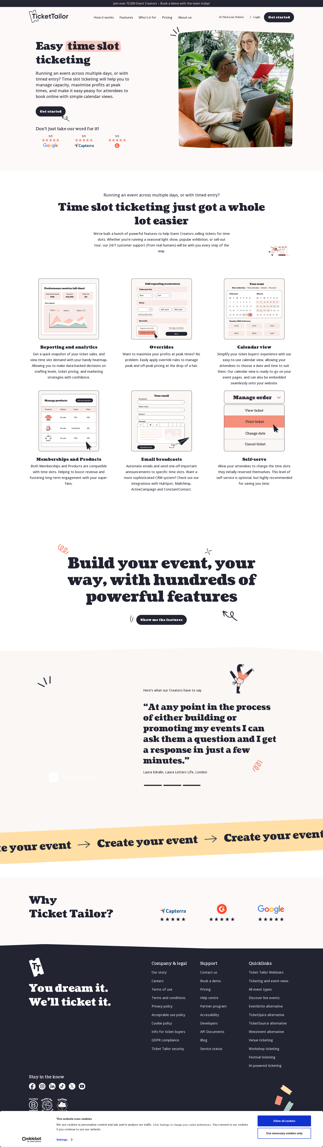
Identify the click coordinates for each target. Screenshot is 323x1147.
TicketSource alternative (268, 1023)
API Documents (212, 1031)
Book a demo (210, 981)
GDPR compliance (165, 1040)
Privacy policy (162, 1006)
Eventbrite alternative (266, 1006)
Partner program (213, 1006)
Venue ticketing (261, 1040)
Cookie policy (162, 1023)
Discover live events (264, 997)
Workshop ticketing (264, 1048)
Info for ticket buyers (168, 1031)
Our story (159, 972)
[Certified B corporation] (33, 1105)
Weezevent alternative (266, 1031)
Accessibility (209, 1015)
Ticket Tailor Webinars (266, 972)
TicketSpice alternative (266, 1015)
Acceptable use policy (168, 1015)
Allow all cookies (284, 1120)
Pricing (167, 17)
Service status (211, 1048)
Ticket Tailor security (168, 1048)
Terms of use (162, 989)
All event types (260, 989)
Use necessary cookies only (284, 1133)
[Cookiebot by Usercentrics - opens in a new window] (31, 1140)
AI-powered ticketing (265, 1065)
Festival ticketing (262, 1057)
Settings (61, 1139)
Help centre (209, 997)
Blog (203, 1040)
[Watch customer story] (54, 777)
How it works (104, 17)
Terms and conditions (168, 997)
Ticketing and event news (268, 981)
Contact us (208, 972)
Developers (209, 1023)
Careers (158, 981)
